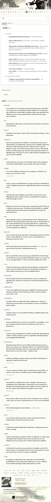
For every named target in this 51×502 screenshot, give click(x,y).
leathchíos (6, 473)
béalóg (6, 424)
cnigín (6, 434)
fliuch (6, 130)
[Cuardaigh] (48, 18)
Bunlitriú (10, 23)
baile (5, 367)
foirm (6, 159)
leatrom (46, 473)
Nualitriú (4, 23)
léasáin (23, 470)
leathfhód (27, 473)
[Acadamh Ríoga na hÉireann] (19, 497)
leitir (29, 475)
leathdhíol (20, 473)
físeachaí (7, 232)
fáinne (6, 192)
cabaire (6, 243)
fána (5, 203)
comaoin (7, 310)
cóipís (6, 355)
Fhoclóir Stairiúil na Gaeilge (19, 491)
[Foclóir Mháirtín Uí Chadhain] (5, 4)
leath (33, 470)
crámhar (6, 445)
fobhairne (7, 140)
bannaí (6, 379)
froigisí (6, 168)
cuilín (6, 457)
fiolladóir (7, 105)
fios (5, 121)
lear (6, 470)
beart (6, 415)
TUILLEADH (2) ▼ (10, 176)
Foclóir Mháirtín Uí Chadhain (9, 489)
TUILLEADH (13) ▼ (10, 410)
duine (6, 95)
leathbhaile (44, 470)
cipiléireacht (8, 287)
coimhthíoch (8, 298)
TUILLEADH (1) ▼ (10, 363)
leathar (38, 470)
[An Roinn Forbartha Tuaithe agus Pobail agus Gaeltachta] (38, 497)
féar (5, 217)
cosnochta (7, 331)
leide (21, 475)
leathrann (40, 473)
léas (10, 470)
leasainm (28, 470)
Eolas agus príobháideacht (9, 493)
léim (25, 475)
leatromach (16, 475)
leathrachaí (33, 473)
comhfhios (7, 319)
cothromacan (8, 342)
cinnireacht (7, 276)
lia (37, 475)
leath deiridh (13, 473)
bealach (6, 405)
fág (5, 180)
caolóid (6, 253)
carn (5, 264)
